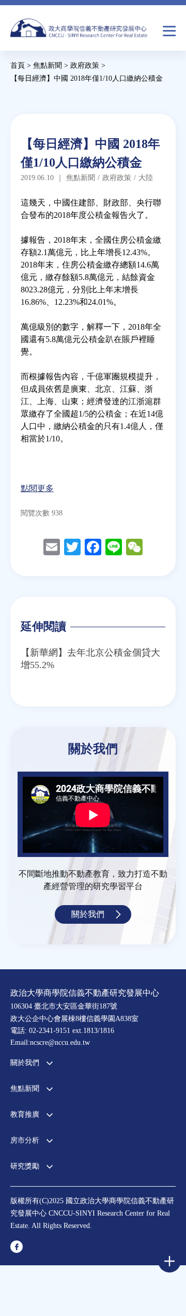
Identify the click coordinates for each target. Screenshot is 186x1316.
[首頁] (78, 30)
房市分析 (24, 1140)
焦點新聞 (24, 1088)
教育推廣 (24, 1114)
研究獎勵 (24, 1166)
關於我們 (87, 914)
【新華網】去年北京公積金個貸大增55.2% (90, 658)
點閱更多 (37, 488)
